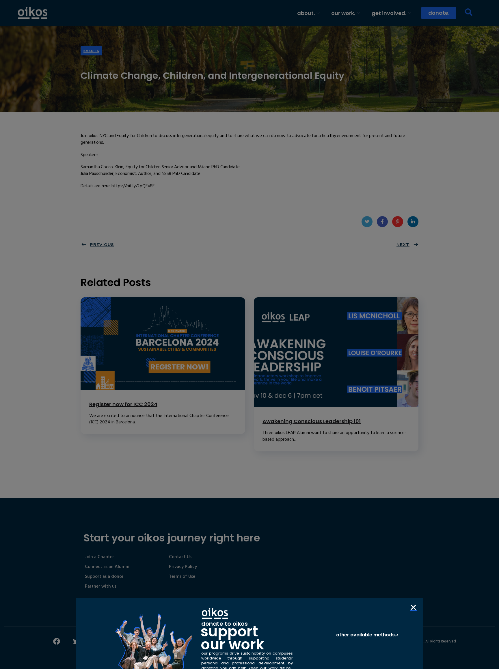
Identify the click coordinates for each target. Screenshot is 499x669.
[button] (413, 607)
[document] (249, 334)
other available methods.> (367, 634)
